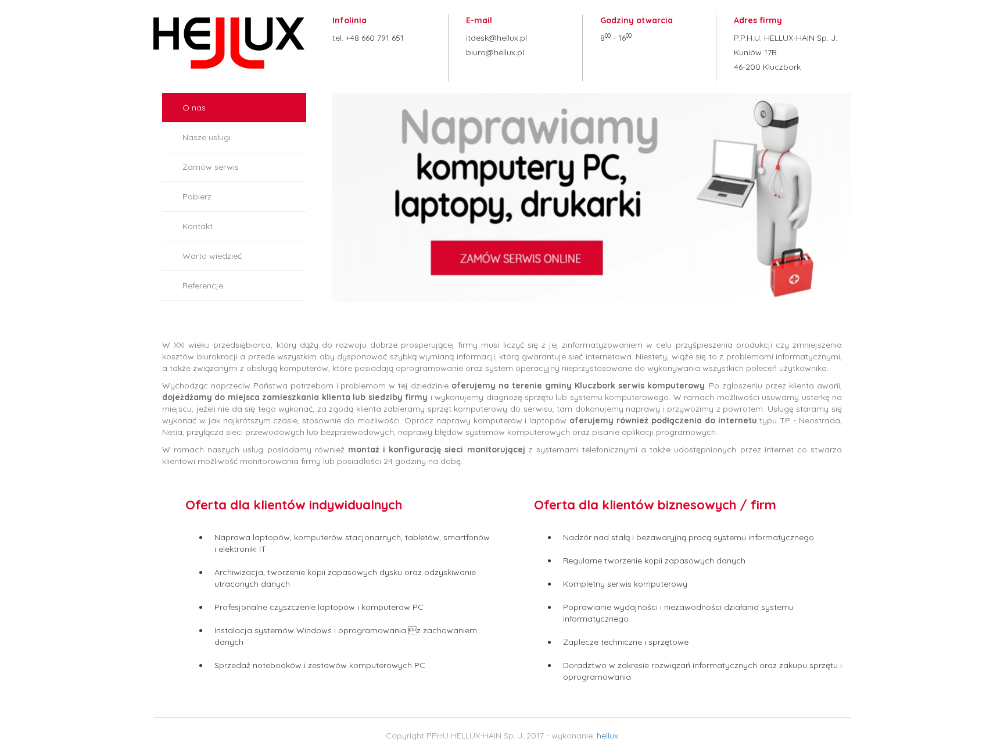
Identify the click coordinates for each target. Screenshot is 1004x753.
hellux (607, 735)
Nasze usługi (206, 137)
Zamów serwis (210, 167)
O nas (194, 107)
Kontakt (197, 226)
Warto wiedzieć (212, 256)
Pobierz (196, 196)
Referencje (202, 285)
